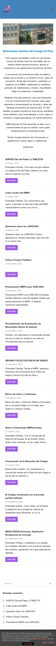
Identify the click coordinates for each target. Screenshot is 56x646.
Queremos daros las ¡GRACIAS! (22, 226)
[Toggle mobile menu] (51, 9)
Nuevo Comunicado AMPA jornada (23, 427)
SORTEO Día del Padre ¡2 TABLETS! (24, 159)
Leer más (11, 180)
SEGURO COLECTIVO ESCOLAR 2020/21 (26, 360)
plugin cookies (48, 642)
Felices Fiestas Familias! (18, 260)
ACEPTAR (28, 644)
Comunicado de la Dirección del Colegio (26, 461)
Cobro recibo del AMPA (17, 192)
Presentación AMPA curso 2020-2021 (24, 287)
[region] (28, 34)
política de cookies (39, 639)
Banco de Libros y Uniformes (20, 394)
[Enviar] (50, 583)
